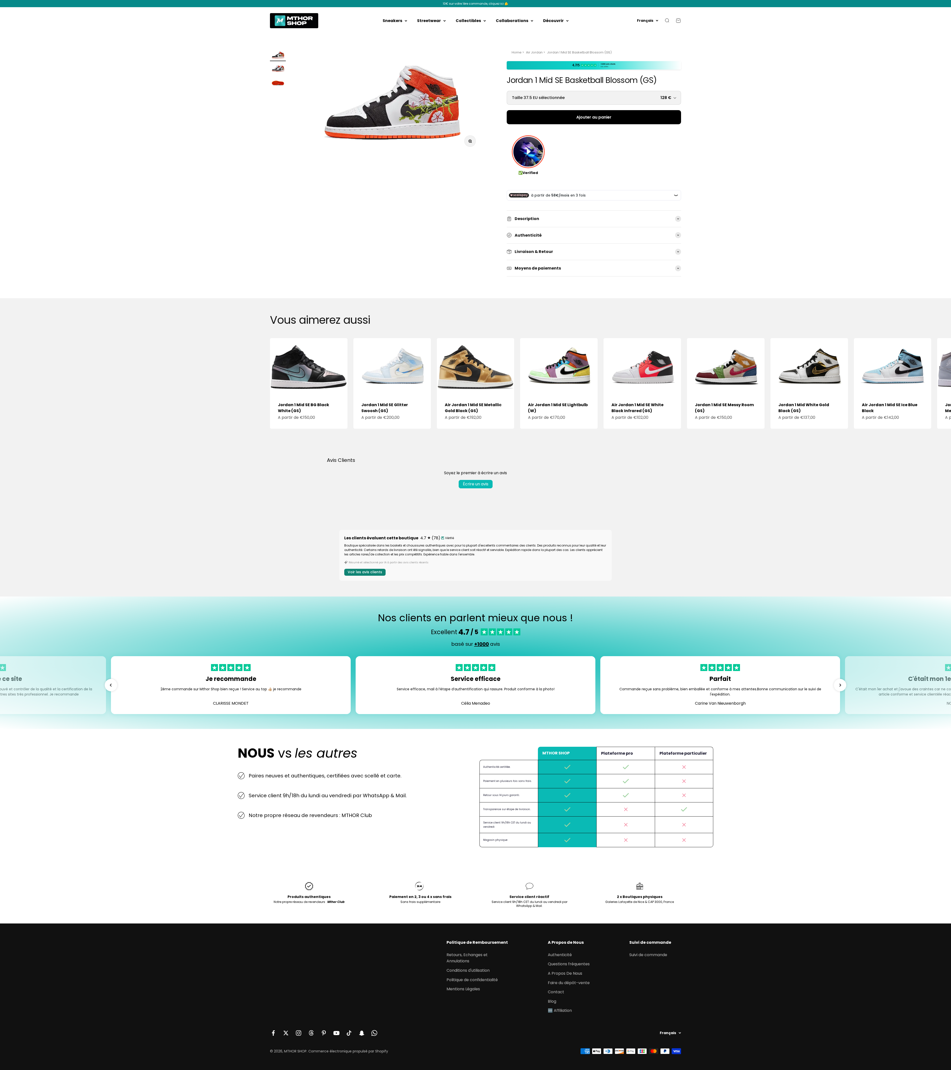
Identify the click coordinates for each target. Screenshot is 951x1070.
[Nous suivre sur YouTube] (336, 1033)
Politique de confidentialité (472, 980)
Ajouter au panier (593, 117)
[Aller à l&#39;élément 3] (278, 82)
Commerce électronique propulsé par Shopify (348, 1051)
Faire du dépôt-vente (569, 983)
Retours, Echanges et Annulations (467, 958)
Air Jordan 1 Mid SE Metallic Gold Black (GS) (473, 408)
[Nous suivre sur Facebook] (273, 1033)
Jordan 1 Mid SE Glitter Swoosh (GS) (384, 408)
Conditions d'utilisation (468, 970)
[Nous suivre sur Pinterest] (323, 1033)
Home (517, 52)
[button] (111, 685)
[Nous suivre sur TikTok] (349, 1033)
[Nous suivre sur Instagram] (298, 1033)
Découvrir (553, 21)
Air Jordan (534, 52)
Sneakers (392, 21)
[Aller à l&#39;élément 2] (278, 69)
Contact (556, 992)
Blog (552, 1001)
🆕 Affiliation (560, 1010)
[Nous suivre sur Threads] (311, 1033)
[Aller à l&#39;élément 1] (278, 55)
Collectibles (468, 21)
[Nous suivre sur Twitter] (286, 1033)
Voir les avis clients (365, 572)
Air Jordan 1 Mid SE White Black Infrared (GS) (637, 408)
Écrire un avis (475, 484)
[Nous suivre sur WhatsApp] (374, 1033)
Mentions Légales (463, 989)
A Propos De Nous (565, 973)
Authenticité (560, 955)
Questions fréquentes (569, 964)
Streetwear (429, 21)
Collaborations (512, 21)
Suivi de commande (648, 955)
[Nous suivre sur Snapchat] (361, 1033)
